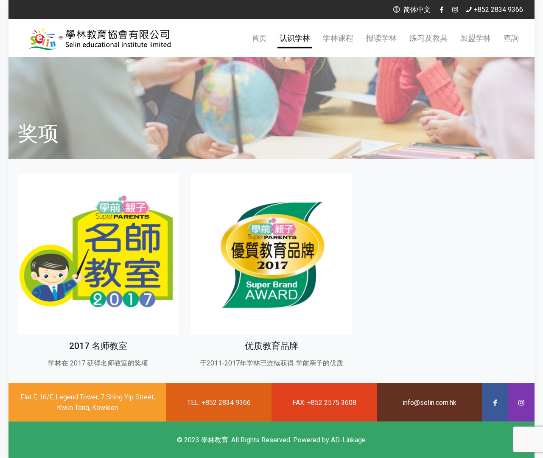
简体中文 (416, 10)
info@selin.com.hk (429, 403)
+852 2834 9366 (498, 10)
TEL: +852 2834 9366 (219, 403)
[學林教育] (100, 38)
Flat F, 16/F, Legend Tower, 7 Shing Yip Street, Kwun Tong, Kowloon (87, 402)
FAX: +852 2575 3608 (324, 403)
